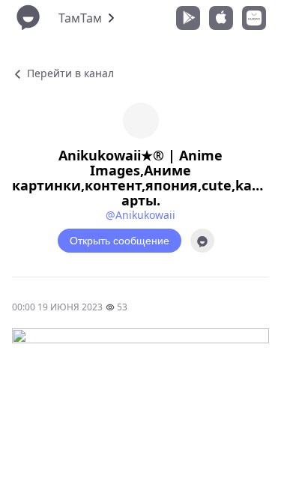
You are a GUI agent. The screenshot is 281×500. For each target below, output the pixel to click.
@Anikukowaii (140, 215)
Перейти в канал (69, 73)
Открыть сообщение (119, 241)
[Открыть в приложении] (202, 241)
